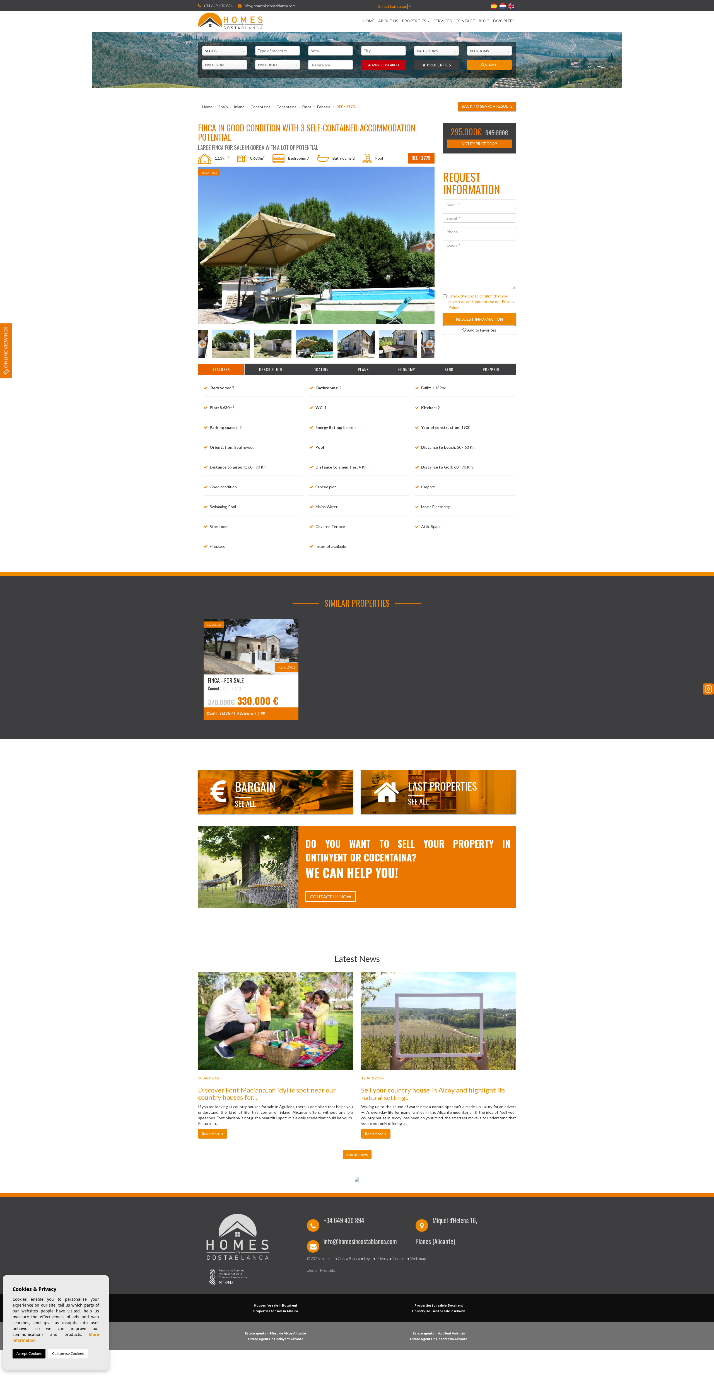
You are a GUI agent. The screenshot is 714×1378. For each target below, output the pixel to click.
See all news (357, 1154)
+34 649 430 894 (218, 5)
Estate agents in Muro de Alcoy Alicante (275, 1333)
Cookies (399, 1258)
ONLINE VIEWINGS (5, 348)
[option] (316, 245)
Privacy (382, 1258)
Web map (418, 1258)
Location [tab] (320, 369)
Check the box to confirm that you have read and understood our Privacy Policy (481, 301)
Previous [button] (199, 245)
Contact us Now (330, 896)
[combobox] (277, 51)
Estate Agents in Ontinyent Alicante (275, 1339)
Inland (239, 106)
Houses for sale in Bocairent (275, 1305)
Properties (414, 20)
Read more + (213, 1133)
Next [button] (429, 245)
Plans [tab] (363, 369)
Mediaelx (327, 1270)
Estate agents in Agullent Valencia (439, 1333)
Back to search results (487, 106)
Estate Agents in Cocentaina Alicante (438, 1339)
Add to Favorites (481, 330)
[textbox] (279, 51)
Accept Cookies (29, 1353)
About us (388, 20)
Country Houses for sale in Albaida (438, 1311)
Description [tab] (270, 369)
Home (369, 20)
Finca (306, 106)
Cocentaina (260, 106)
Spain (223, 106)
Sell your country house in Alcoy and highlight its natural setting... (433, 1093)
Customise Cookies (68, 1353)
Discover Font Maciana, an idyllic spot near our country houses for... (267, 1093)
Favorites (504, 20)
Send (449, 369)
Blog (484, 20)
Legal (368, 1258)
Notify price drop (479, 143)
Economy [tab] (406, 369)
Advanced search (383, 65)
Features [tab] (221, 369)
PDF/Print (492, 369)
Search (491, 65)
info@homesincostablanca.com (270, 5)
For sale (324, 106)
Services (442, 20)
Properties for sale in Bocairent (438, 1305)
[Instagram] (708, 689)
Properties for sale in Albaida (275, 1311)
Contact (465, 20)
